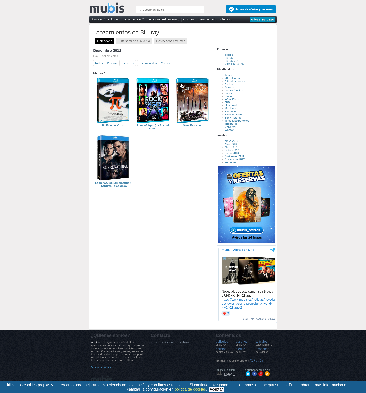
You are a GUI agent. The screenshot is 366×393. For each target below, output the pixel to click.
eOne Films (232, 99)
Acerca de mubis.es (102, 367)
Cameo (229, 87)
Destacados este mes (170, 41)
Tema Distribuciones (237, 120)
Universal (230, 126)
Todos (99, 63)
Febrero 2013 (233, 150)
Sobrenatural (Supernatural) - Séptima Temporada (113, 184)
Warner (229, 129)
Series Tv (128, 63)
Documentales (148, 63)
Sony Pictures (233, 117)
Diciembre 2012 (235, 156)
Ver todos (230, 162)
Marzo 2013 (232, 146)
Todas (228, 74)
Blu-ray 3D (231, 60)
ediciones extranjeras (163, 19)
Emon (228, 96)
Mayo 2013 (231, 140)
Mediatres (231, 108)
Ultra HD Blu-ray (234, 63)
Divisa (228, 93)
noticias (224, 350)
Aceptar (216, 389)
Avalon (229, 84)
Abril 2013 (231, 143)
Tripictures (231, 123)
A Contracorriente (235, 81)
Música (165, 63)
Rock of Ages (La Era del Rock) (153, 127)
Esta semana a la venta (134, 41)
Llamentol (231, 105)
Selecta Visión (233, 114)
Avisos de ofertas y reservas (254, 9)
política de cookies (190, 389)
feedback (183, 342)
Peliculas (112, 63)
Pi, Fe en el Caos (113, 125)
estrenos (241, 343)
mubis (107, 7)
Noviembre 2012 (235, 159)
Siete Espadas (192, 125)
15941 (229, 374)
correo (154, 342)
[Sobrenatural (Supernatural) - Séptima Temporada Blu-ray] (113, 179)
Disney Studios (234, 90)
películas (222, 343)
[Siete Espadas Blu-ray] (192, 122)
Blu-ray (229, 57)
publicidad (168, 342)
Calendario (104, 41)
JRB (227, 102)
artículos (264, 343)
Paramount (231, 111)
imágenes (262, 350)
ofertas (241, 350)
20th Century (232, 77)
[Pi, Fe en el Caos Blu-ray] (113, 122)
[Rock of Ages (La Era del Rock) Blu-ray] (153, 122)
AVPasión (239, 360)
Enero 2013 (232, 153)
